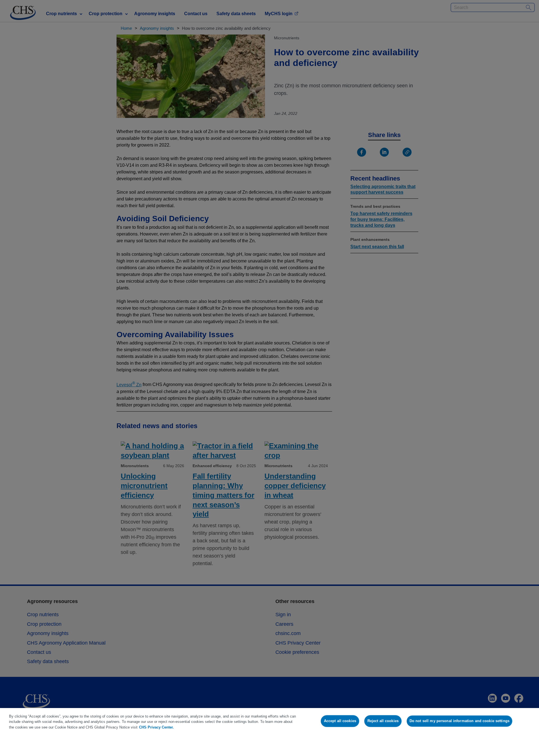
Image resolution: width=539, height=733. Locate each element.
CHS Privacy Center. (156, 727)
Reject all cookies (383, 721)
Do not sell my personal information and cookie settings (460, 721)
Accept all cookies (340, 721)
